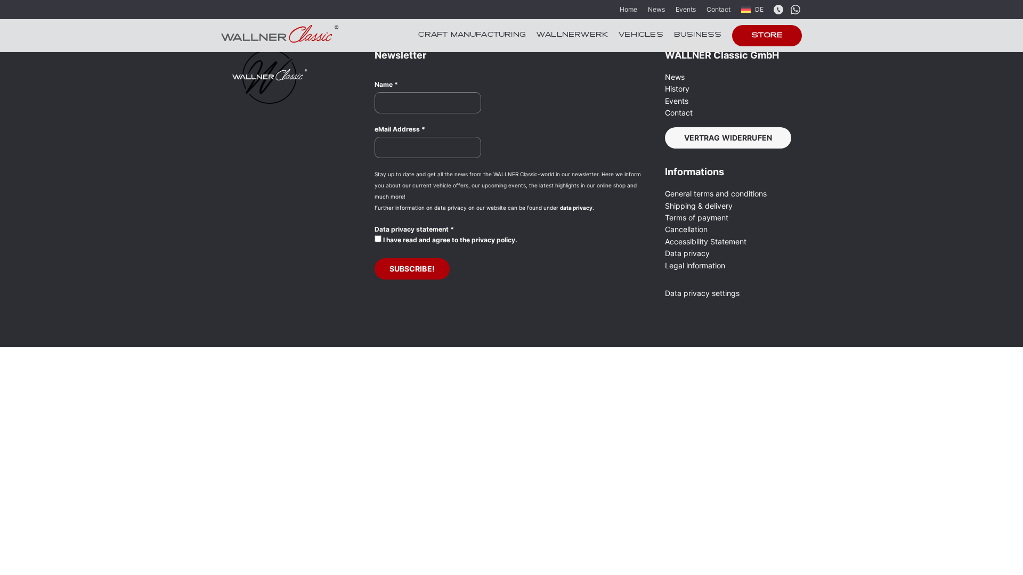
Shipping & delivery (699, 205)
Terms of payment (696, 217)
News (656, 9)
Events (686, 9)
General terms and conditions (716, 193)
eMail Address (400, 129)
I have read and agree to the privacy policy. (449, 240)
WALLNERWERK (572, 35)
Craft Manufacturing (472, 35)
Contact (718, 9)
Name (386, 84)
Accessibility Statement (705, 241)
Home (628, 9)
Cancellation (686, 229)
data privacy (576, 208)
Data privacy (687, 253)
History (677, 88)
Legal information (695, 265)
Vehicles (641, 35)
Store (767, 35)
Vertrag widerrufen (728, 137)
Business (698, 35)
